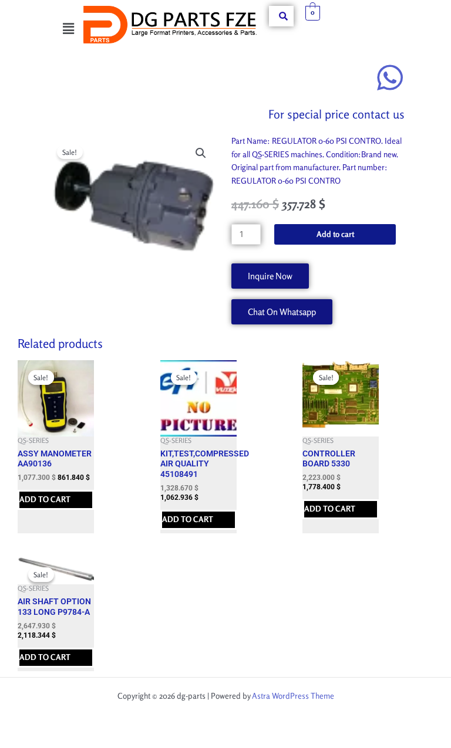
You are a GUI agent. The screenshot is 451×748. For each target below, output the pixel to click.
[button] (68, 28)
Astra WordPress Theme (293, 695)
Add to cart (335, 234)
